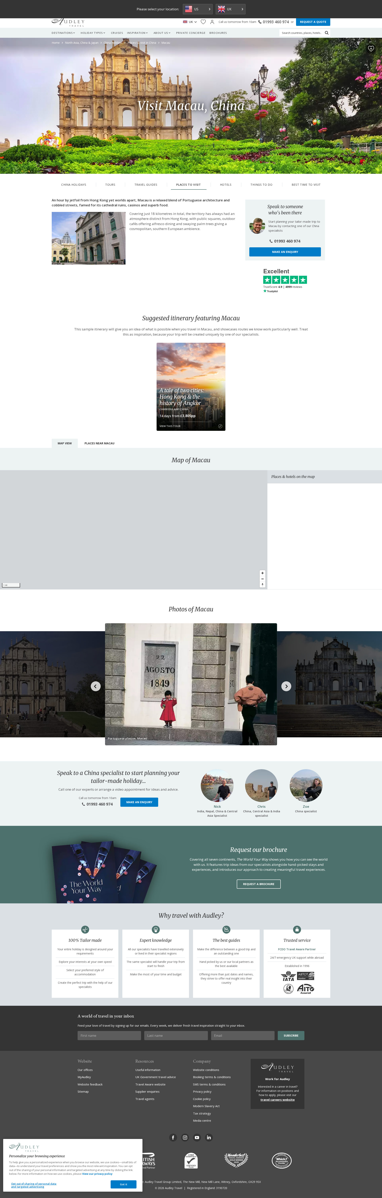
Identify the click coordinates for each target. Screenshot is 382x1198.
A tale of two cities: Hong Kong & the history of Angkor (182, 396)
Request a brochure (258, 884)
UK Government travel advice (155, 1077)
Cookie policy (202, 1099)
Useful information (147, 1070)
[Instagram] (185, 1138)
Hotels (226, 184)
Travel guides (145, 184)
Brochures (218, 33)
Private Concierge (191, 33)
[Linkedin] (209, 1138)
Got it (123, 1184)
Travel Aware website (150, 1084)
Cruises (117, 33)
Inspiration (136, 33)
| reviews (282, 287)
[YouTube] (197, 1138)
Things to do (261, 184)
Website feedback (90, 1084)
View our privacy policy (97, 1174)
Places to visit (188, 184)
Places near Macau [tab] (99, 443)
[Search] (326, 32)
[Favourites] (203, 21)
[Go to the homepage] (68, 22)
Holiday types (92, 33)
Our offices (85, 1070)
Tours (110, 184)
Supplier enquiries (147, 1091)
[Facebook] (173, 1138)
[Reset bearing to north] (262, 584)
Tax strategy (202, 1113)
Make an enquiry (285, 252)
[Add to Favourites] (371, 49)
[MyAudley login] (212, 21)
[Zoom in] (262, 573)
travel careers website (277, 1100)
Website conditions (206, 1070)
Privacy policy (202, 1091)
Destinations (62, 33)
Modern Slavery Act (206, 1106)
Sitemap (83, 1091)
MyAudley (84, 1077)
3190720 (221, 1188)
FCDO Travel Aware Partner (297, 949)
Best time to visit (306, 184)
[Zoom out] (262, 579)
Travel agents (144, 1099)
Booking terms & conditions (212, 1077)
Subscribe (291, 1035)
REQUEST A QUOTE (313, 22)
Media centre (202, 1120)
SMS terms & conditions (209, 1084)
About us (161, 33)
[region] (133, 529)
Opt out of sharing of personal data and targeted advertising (34, 1185)
